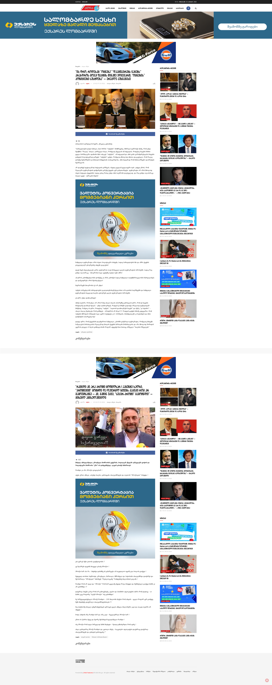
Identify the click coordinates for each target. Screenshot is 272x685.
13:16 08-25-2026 (166, 266)
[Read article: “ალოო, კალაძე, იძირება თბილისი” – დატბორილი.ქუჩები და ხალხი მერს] (178, 82)
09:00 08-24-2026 (166, 326)
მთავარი (77, 66)
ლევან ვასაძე (85, 637)
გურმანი (170, 8)
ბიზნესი (132, 8)
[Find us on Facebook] (188, 8)
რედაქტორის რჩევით (145, 8)
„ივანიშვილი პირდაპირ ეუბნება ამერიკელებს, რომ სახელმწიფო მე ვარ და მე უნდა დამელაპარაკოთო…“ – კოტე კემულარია (177, 190)
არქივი (194, 671)
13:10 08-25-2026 (166, 296)
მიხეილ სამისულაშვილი (99, 637)
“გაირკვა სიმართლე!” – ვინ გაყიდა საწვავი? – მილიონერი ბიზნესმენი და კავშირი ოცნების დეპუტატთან (177, 126)
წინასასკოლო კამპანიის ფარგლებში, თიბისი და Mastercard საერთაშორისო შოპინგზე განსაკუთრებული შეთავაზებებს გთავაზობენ (178, 231)
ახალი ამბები (110, 8)
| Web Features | (88, 672)
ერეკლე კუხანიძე (86, 332)
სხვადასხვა (180, 8)
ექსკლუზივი (122, 8)
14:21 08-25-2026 (166, 236)
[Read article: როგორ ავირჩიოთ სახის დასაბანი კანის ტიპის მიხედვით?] (178, 308)
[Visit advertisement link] (136, 54)
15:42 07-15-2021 (99, 83)
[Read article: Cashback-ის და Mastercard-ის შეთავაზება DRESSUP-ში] (178, 249)
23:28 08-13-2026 (166, 163)
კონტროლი (160, 8)
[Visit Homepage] (90, 8)
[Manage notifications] (267, 680)
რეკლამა (78, 2)
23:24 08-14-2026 (166, 99)
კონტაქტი (84, 2)
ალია (87, 83)
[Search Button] (196, 8)
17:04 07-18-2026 (166, 195)
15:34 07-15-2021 (99, 402)
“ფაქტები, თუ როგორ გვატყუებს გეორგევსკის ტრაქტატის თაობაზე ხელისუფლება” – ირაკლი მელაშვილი (177, 158)
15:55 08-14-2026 (166, 131)
